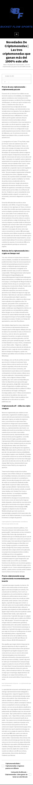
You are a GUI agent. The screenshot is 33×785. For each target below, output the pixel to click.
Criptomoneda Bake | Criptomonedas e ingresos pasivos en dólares (15, 765)
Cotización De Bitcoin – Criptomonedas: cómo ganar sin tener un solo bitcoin (16, 774)
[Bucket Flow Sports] (17, 13)
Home (5, 64)
